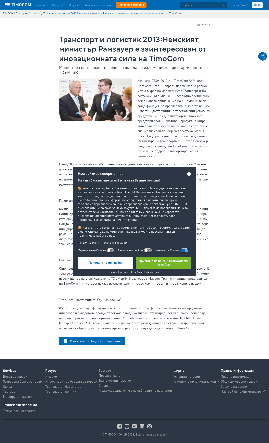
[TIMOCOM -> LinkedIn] (142, 426)
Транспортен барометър (63, 386)
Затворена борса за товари (23, 381)
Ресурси (57, 5)
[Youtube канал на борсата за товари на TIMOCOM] (127, 426)
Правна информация (236, 376)
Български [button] (238, 5)
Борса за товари (15, 376)
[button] (262, 56)
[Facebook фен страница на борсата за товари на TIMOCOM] (120, 426)
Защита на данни (234, 386)
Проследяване (110, 375)
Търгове (9, 391)
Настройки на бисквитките (241, 391)
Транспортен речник (60, 391)
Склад (7, 386)
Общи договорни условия (240, 381)
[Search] (223, 5)
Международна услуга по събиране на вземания (135, 390)
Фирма (73, 5)
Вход (257, 5)
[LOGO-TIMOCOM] (18, 5)
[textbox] (203, 5)
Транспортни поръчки (115, 380)
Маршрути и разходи (18, 397)
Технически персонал (98, 5)
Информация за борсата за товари (71, 381)
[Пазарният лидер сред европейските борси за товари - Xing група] (135, 426)
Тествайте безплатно (131, 5)
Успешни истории (186, 376)
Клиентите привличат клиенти (196, 381)
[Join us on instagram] (149, 426)
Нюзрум (51, 376)
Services (40, 5)
